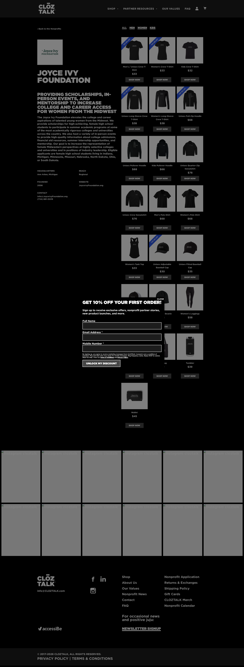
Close (160, 299)
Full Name (88, 320)
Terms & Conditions (107, 357)
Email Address (92, 332)
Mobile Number (93, 343)
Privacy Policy (122, 357)
